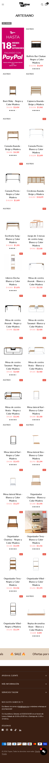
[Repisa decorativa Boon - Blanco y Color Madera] (36, 609)
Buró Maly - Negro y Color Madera (13, 103)
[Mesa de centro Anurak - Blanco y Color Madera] (36, 263)
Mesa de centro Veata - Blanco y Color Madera (36, 365)
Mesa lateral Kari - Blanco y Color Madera (36, 410)
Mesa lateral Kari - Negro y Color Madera (13, 455)
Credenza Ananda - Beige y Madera (36, 192)
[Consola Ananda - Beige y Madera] (13, 131)
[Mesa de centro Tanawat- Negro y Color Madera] (13, 347)
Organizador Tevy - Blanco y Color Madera (36, 539)
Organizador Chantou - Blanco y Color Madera (36, 497)
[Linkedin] (20, 730)
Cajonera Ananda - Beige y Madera (36, 103)
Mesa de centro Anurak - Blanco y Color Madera (36, 281)
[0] (45, 4)
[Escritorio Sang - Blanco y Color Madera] (13, 221)
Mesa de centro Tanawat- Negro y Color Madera (13, 365)
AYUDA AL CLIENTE (10, 676)
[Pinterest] (11, 730)
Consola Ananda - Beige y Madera (13, 148)
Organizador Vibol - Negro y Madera (13, 625)
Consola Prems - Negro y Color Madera (13, 194)
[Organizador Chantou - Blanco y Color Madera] (36, 479)
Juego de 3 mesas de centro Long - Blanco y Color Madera (36, 240)
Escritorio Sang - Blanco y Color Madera (13, 239)
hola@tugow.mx (23, 706)
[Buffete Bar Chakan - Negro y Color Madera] (36, 41)
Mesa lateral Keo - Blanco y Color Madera (36, 455)
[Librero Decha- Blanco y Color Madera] (13, 263)
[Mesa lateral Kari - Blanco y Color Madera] (36, 392)
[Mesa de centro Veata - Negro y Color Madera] (13, 392)
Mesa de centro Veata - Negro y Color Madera (13, 410)
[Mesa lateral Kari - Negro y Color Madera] (13, 437)
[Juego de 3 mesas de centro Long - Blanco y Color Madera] (36, 221)
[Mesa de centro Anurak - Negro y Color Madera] (13, 305)
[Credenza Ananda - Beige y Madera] (36, 176)
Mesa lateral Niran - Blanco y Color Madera (13, 497)
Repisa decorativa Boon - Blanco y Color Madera (36, 626)
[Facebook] (3, 730)
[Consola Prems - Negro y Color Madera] (13, 176)
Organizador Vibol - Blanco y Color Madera (36, 581)
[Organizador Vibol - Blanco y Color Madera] (36, 564)
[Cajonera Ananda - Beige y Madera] (36, 86)
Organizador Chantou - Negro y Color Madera (13, 539)
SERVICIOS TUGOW (10, 692)
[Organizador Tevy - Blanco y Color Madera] (36, 522)
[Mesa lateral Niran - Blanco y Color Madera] (13, 479)
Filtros (8, 23)
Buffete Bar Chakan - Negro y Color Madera (36, 59)
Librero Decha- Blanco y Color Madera (13, 281)
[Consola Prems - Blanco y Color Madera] (36, 131)
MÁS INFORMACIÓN (10, 684)
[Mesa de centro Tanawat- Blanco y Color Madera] (36, 305)
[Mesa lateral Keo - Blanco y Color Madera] (36, 437)
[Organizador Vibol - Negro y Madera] (13, 609)
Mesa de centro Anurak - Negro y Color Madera (13, 323)
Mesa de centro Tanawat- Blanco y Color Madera (36, 323)
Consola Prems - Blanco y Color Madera (36, 149)
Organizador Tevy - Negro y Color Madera (13, 581)
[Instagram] (7, 730)
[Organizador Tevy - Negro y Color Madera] (13, 564)
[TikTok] (16, 730)
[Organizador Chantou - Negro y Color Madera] (13, 522)
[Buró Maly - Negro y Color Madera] (13, 86)
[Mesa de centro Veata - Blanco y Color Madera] (36, 347)
